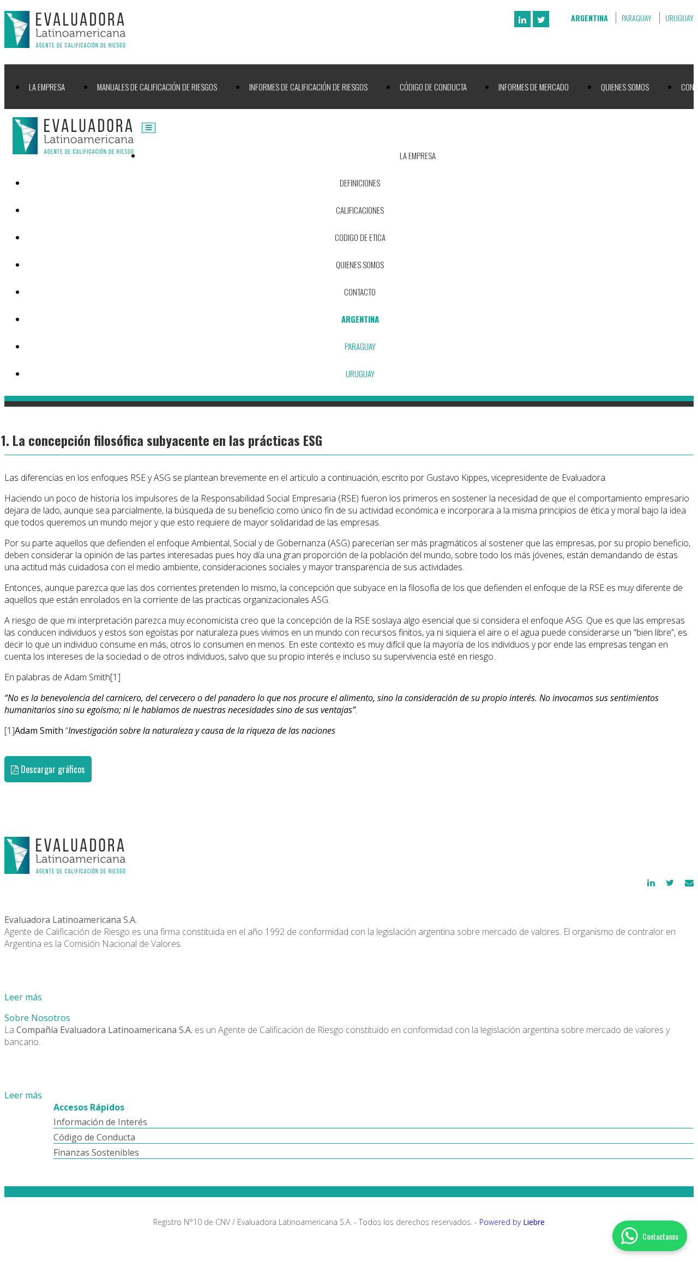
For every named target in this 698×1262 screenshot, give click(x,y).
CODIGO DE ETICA (360, 237)
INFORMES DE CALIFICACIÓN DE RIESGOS (308, 87)
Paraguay (637, 17)
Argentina (589, 17)
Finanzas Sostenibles (96, 1152)
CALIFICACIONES (360, 210)
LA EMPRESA (47, 87)
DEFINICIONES (360, 183)
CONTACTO (360, 292)
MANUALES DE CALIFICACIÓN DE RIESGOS (157, 87)
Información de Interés (100, 1122)
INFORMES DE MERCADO (533, 87)
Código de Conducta (94, 1137)
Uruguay (679, 17)
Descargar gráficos (52, 769)
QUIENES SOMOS (625, 87)
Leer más (23, 997)
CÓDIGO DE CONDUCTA (433, 87)
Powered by (512, 1222)
